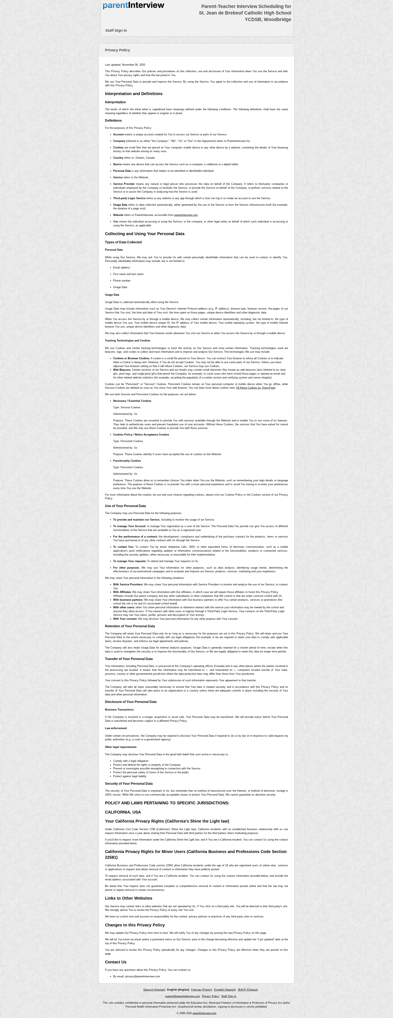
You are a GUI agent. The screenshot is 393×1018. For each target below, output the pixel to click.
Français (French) (201, 989)
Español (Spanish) (225, 989)
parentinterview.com (186, 215)
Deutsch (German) (154, 989)
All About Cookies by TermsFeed (255, 387)
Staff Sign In (116, 30)
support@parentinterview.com (182, 996)
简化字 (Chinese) (248, 989)
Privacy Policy (210, 996)
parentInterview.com (204, 1013)
